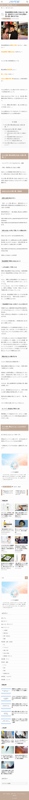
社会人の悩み (6, 653)
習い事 (15, 486)
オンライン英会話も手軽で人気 (14, 140)
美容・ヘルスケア (7, 676)
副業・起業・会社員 (6, 18)
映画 (4, 670)
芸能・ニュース (6, 679)
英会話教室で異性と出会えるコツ (15, 136)
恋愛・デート (6, 659)
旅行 (4, 667)
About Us (14, 795)
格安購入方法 (6, 673)
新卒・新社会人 (6, 636)
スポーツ (5, 621)
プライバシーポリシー (21, 793)
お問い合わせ (13, 793)
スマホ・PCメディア (8, 624)
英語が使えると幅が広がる (13, 138)
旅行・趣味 (5, 662)
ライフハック (6, 627)
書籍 (4, 638)
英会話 (19, 486)
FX (4, 644)
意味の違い (5, 633)
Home (4, 793)
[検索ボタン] (27, 2)
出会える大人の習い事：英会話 (13, 129)
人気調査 (5, 630)
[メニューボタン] (2, 2)
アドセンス (5, 647)
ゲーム (4, 665)
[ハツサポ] (14, 2)
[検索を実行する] (26, 577)
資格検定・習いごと (7, 656)
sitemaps (8, 793)
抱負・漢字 (5, 650)
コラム (4, 618)
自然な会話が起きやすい (13, 131)
